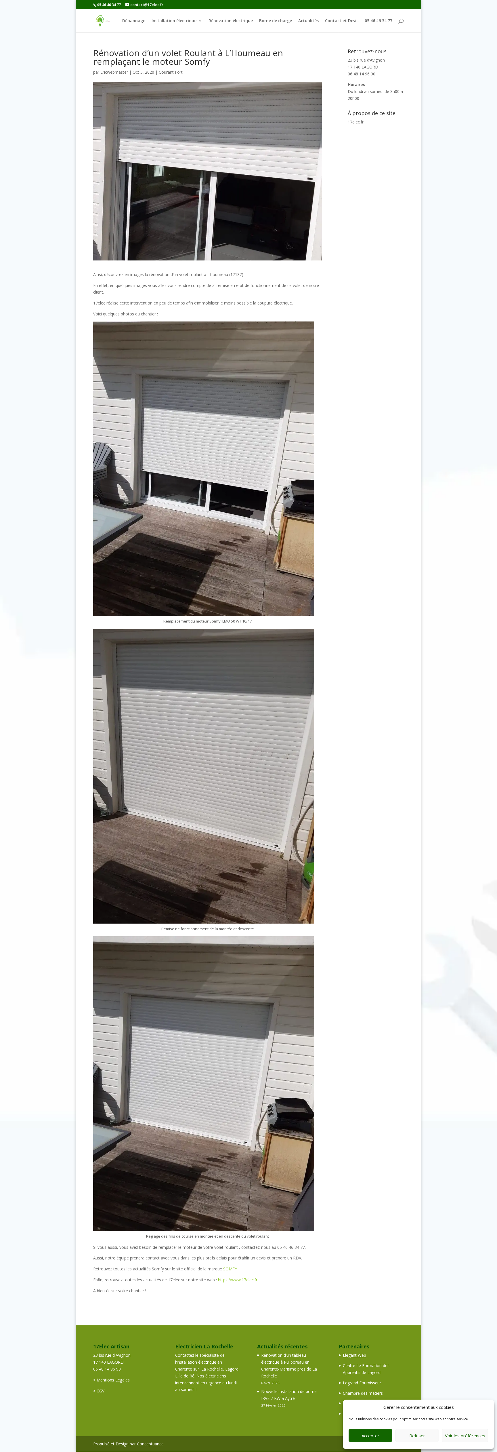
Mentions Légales (113, 1380)
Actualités (308, 21)
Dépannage (133, 21)
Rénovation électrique (231, 21)
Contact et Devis (341, 21)
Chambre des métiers (363, 1393)
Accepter (370, 1435)
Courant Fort (171, 72)
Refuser (417, 1435)
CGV (100, 1391)
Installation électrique (174, 21)
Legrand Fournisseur (362, 1383)
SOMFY (230, 1269)
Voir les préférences (465, 1435)
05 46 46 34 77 (378, 21)
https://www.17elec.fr (237, 1279)
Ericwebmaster (114, 72)
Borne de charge (275, 21)
